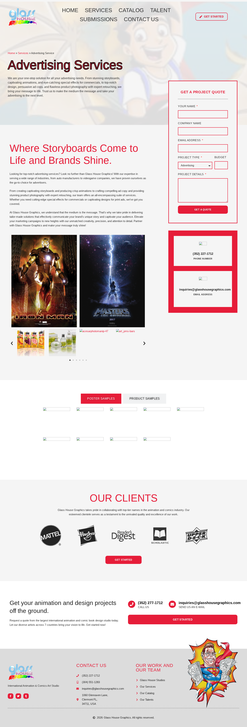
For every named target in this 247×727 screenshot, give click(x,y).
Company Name (189, 123)
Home (70, 10)
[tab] (101, 399)
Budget (220, 157)
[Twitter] (18, 696)
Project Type (189, 157)
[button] (12, 343)
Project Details (191, 174)
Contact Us (141, 19)
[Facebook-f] (10, 696)
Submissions (98, 19)
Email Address (189, 140)
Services (98, 10)
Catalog (131, 10)
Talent (160, 10)
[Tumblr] (26, 696)
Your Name (187, 106)
